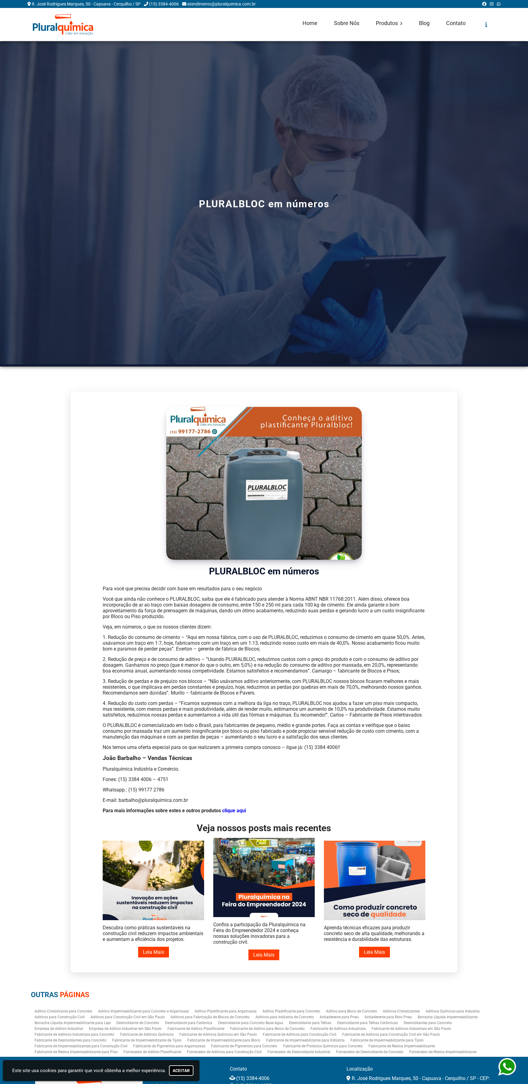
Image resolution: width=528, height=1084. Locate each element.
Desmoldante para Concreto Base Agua (250, 1023)
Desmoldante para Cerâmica (188, 1023)
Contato (456, 23)
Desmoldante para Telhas (310, 1023)
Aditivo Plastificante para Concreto (291, 1011)
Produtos (387, 23)
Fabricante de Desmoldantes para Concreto (70, 1040)
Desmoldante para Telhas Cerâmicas (367, 1023)
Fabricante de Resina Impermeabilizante (402, 1046)
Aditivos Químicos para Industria (453, 1011)
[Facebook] (484, 4)
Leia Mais (153, 952)
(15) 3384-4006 (164, 4)
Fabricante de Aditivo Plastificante (195, 1029)
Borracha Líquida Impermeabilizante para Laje (73, 1023)
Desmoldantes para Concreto (428, 1023)
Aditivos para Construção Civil (60, 1017)
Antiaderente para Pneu (339, 1017)
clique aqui (234, 810)
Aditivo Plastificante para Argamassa (226, 1011)
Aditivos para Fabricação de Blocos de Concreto (210, 1017)
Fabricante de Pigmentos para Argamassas (169, 1046)
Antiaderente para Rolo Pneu (388, 1017)
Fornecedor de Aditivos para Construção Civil (224, 1052)
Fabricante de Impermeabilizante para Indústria (305, 1040)
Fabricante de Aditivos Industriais (338, 1029)
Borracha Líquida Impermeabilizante (448, 1017)
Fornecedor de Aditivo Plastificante (152, 1052)
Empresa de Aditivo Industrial (59, 1029)
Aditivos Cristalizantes (401, 1011)
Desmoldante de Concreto (137, 1023)
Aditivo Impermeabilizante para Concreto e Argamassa (143, 1011)
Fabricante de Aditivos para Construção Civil (299, 1034)
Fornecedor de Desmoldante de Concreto (369, 1052)
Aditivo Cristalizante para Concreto (63, 1011)
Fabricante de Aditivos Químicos (147, 1034)
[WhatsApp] (499, 4)
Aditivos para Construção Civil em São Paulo (127, 1017)
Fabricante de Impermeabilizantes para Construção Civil (81, 1046)
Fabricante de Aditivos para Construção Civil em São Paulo (391, 1034)
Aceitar (181, 1070)
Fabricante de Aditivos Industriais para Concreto (74, 1034)
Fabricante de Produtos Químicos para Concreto (323, 1046)
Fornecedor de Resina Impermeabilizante (442, 1052)
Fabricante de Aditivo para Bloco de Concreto (267, 1029)
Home (309, 23)
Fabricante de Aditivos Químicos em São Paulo (218, 1034)
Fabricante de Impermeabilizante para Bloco (223, 1040)
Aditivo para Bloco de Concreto (351, 1011)
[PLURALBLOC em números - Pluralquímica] (63, 24)
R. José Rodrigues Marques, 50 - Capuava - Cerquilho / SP (86, 4)
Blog (424, 23)
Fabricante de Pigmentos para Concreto (244, 1046)
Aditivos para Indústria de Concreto (284, 1017)
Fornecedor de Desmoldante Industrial (298, 1052)
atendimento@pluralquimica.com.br (221, 4)
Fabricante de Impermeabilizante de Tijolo (147, 1040)
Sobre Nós (346, 23)
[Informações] (486, 24)
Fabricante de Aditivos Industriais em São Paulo (411, 1029)
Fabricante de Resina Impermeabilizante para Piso (76, 1052)
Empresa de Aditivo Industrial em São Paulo (125, 1029)
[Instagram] (491, 4)
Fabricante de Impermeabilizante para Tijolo (387, 1040)
